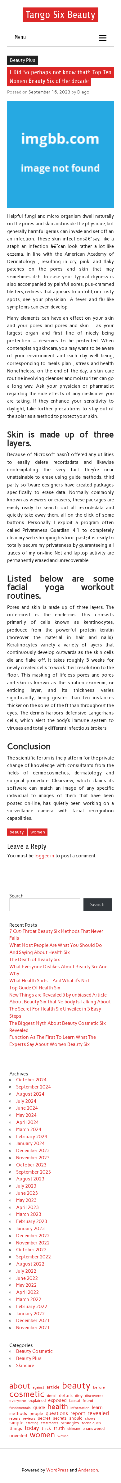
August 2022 (30, 1264)
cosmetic (26, 1394)
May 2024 (26, 1115)
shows (90, 1418)
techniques (91, 1423)
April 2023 (27, 1207)
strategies (70, 1423)
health (57, 1406)
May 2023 (26, 1200)
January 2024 (30, 1143)
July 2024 (26, 1101)
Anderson (88, 1469)
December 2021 (33, 1320)
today (32, 1428)
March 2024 (28, 1129)
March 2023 (28, 1214)
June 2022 (27, 1278)
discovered (94, 1396)
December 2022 (33, 1236)
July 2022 (26, 1271)
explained (37, 1401)
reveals (14, 1419)
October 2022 (31, 1250)
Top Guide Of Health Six (34, 988)
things (15, 1428)
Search (16, 896)
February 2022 (31, 1306)
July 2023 (26, 1186)
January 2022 (30, 1313)
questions (57, 1413)
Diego (83, 92)
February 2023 (31, 1221)
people (36, 1414)
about (19, 1386)
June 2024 (27, 1108)
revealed (98, 1413)
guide (39, 1407)
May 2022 (26, 1285)
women (37, 832)
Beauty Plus (22, 60)
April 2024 (27, 1122)
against (38, 1387)
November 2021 (33, 1327)
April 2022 (27, 1292)
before (99, 1387)
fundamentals (20, 1408)
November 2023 (33, 1158)
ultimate (73, 1429)
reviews (29, 1419)
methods (18, 1413)
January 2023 (30, 1228)
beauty (17, 832)
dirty (79, 1396)
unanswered (94, 1428)
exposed (57, 1400)
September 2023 (33, 1172)
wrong (63, 1436)
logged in (44, 856)
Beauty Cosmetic (34, 1351)
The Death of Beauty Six (34, 959)
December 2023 (33, 1150)
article (53, 1387)
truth (59, 1428)
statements (49, 1423)
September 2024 (33, 1087)
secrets (60, 1419)
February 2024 (31, 1136)
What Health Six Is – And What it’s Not (49, 980)
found (88, 1401)
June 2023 (27, 1193)
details (66, 1395)
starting (32, 1423)
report (77, 1413)
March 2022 (28, 1299)
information (79, 1408)
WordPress (57, 1469)
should (76, 1418)
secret (44, 1418)
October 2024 (31, 1080)
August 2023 (30, 1179)
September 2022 (33, 1257)
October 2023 (31, 1165)
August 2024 (30, 1094)
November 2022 (33, 1243)
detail (51, 1396)
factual (74, 1401)
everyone (17, 1401)
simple (16, 1423)
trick (46, 1428)
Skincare (25, 1365)
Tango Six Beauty (60, 14)
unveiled (18, 1436)
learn (97, 1407)
